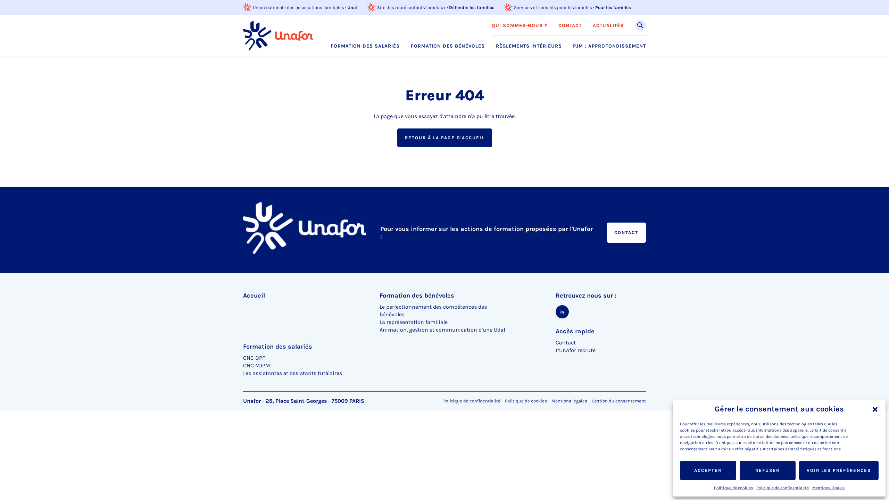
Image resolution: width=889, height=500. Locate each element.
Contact (570, 25)
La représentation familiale (414, 322)
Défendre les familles (472, 7)
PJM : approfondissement (609, 46)
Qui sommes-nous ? (519, 25)
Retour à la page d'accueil (444, 137)
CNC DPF (254, 358)
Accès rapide (575, 331)
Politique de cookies (733, 487)
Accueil (254, 295)
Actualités (608, 25)
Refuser (767, 470)
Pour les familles (613, 7)
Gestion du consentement (619, 401)
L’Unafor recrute (576, 350)
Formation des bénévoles (448, 46)
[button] (875, 409)
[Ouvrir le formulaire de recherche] (640, 25)
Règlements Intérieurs (529, 46)
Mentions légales (828, 487)
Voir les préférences (839, 470)
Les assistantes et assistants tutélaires (292, 373)
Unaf (352, 7)
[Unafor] (278, 35)
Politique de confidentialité (782, 487)
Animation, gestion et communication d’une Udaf (442, 329)
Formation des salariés (365, 46)
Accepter (708, 470)
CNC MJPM (256, 365)
